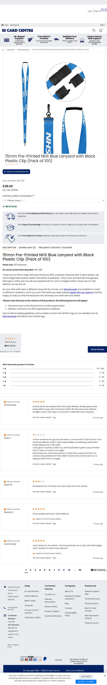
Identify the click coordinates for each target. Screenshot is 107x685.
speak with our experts (81, 292)
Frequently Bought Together (55, 247)
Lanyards (10, 49)
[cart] (100, 30)
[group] (53, 410)
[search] (94, 30)
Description (9, 247)
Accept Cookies (86, 681)
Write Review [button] (97, 349)
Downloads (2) (27, 247)
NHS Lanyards (23, 49)
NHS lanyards (70, 289)
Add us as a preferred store (18, 172)
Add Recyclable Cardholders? (18, 195)
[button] (26, 570)
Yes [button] (54, 417)
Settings (86, 676)
